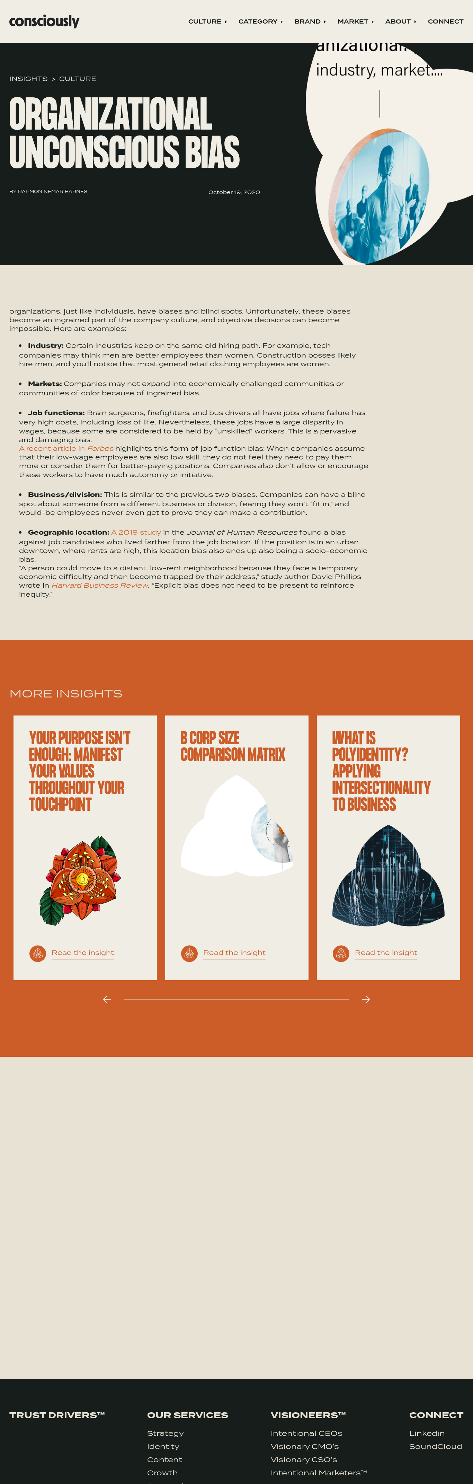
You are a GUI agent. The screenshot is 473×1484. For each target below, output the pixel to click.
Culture (205, 21)
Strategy (165, 1433)
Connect (446, 21)
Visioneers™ (308, 1415)
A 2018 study (137, 532)
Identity (163, 1446)
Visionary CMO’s (305, 1446)
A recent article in (66, 448)
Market (353, 21)
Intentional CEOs (306, 1433)
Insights (28, 78)
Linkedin (427, 1433)
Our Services (187, 1415)
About (398, 21)
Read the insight (83, 952)
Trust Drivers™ (57, 1415)
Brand (307, 21)
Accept (437, 1469)
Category (258, 21)
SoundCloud (435, 1446)
